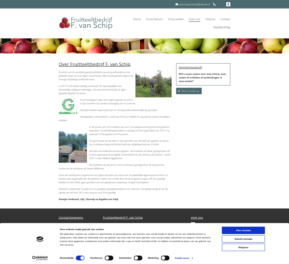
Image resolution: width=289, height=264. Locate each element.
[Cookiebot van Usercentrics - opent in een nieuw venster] (40, 258)
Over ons (194, 19)
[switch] (109, 258)
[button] (189, 91)
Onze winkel (175, 19)
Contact (225, 19)
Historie (210, 19)
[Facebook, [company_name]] (228, 4)
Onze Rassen (154, 19)
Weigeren (243, 247)
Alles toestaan (243, 230)
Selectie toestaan (243, 239)
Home (137, 19)
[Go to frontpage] (86, 23)
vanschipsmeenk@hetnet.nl (194, 4)
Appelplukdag (221, 27)
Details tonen (182, 258)
